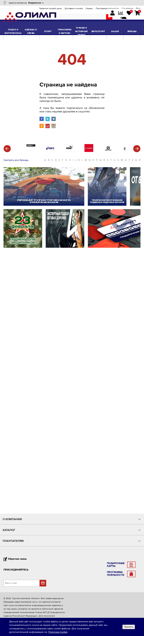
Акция (115, 31)
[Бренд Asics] (50, 151)
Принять (128, 626)
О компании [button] (12, 519)
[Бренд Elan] (31, 145)
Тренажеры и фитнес (64, 31)
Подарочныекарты (116, 565)
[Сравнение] (121, 13)
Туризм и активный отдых (81, 31)
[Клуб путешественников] (123, 17)
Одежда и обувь (31, 31)
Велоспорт (98, 31)
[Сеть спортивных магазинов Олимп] (30, 17)
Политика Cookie (57, 632)
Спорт (48, 31)
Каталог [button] (9, 530)
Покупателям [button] (13, 541)
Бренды (132, 31)
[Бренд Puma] (69, 152)
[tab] (71, 519)
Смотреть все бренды (16, 160)
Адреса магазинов (18, 3)
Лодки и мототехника (13, 31)
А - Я (137, 160)
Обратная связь (17, 558)
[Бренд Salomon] (108, 152)
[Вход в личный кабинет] (112, 13)
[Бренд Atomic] (88, 151)
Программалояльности (115, 573)
